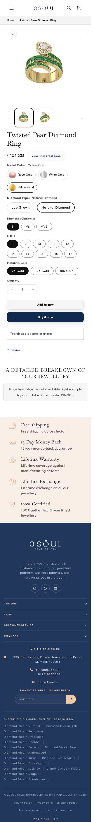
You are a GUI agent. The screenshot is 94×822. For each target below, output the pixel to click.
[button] (69, 8)
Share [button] (15, 350)
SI (13, 227)
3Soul (83, 795)
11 (53, 244)
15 (42, 254)
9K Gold (18, 271)
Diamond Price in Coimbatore (24, 779)
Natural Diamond (56, 207)
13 (13, 254)
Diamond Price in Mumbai (22, 726)
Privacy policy (44, 802)
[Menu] (11, 8)
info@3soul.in (48, 682)
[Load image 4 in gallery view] (45, 117)
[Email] (56, 588)
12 (67, 244)
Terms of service (30, 810)
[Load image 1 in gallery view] (23, 117)
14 (27, 254)
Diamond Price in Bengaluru (23, 731)
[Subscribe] (71, 699)
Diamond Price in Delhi (62, 726)
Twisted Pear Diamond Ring (38, 20)
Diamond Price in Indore (63, 768)
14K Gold (42, 271)
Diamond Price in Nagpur (21, 774)
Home (10, 20)
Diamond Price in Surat (20, 758)
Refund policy (23, 802)
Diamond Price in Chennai (22, 742)
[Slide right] (82, 118)
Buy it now (45, 317)
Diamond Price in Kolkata (21, 747)
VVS (44, 227)
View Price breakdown (46, 155)
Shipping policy (67, 802)
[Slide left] (8, 118)
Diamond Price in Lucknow (22, 768)
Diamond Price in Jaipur (58, 758)
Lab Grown (21, 207)
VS (28, 227)
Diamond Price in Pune (61, 747)
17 (70, 254)
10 (39, 244)
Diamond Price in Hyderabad (24, 737)
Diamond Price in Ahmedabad (25, 752)
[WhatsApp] (45, 588)
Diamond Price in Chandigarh (24, 763)
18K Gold (67, 271)
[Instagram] (35, 588)
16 (56, 254)
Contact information (58, 810)
